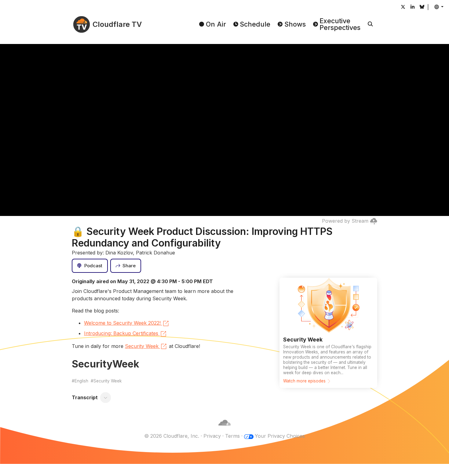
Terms (232, 436)
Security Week (142, 346)
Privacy (212, 436)
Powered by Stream (345, 221)
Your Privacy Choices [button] (280, 436)
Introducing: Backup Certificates (121, 333)
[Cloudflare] (224, 429)
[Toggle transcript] (105, 397)
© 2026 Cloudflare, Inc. (171, 436)
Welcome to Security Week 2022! (122, 323)
